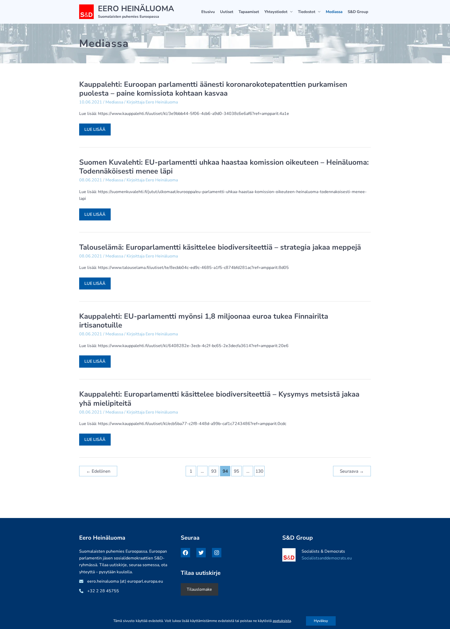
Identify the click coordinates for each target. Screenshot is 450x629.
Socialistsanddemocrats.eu (327, 558)
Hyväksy (321, 620)
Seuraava (352, 471)
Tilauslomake (199, 589)
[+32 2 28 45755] (99, 591)
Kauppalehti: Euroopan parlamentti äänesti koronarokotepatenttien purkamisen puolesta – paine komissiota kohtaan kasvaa (213, 88)
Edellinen (98, 471)
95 (236, 471)
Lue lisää (97, 130)
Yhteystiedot (276, 11)
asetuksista (282, 621)
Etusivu (208, 11)
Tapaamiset (249, 11)
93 (213, 471)
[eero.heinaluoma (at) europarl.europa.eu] (121, 581)
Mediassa (334, 11)
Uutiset (226, 11)
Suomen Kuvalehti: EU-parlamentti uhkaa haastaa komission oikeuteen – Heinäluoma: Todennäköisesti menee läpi (224, 166)
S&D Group (358, 11)
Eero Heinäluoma (136, 8)
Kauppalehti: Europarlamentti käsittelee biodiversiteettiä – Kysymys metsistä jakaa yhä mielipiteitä (219, 398)
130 (259, 471)
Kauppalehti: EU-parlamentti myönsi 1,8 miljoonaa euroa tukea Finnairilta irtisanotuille (203, 320)
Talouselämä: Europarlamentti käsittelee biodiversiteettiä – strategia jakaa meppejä (220, 247)
